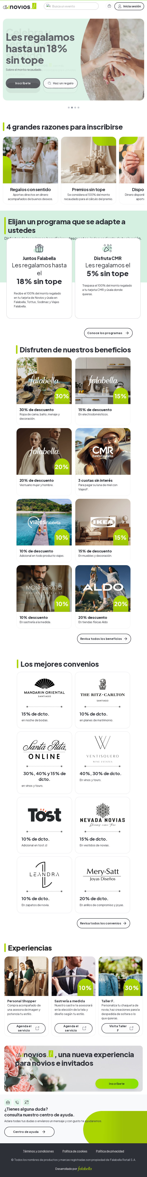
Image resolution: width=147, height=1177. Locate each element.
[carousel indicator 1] (68, 107)
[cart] (109, 6)
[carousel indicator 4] (78, 107)
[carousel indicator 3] (75, 107)
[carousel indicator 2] (72, 107)
